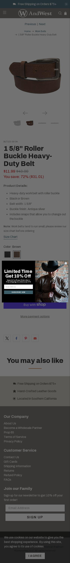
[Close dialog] (66, 263)
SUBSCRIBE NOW (18, 292)
